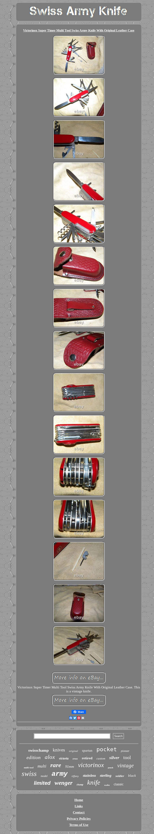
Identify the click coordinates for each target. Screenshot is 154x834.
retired (87, 758)
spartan (87, 750)
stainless (89, 775)
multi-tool (28, 767)
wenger (64, 782)
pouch (110, 768)
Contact (79, 812)
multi (41, 766)
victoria (64, 758)
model (44, 776)
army (60, 774)
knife (93, 782)
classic (119, 784)
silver (114, 757)
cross (75, 758)
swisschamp (38, 750)
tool (127, 757)
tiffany (75, 776)
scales (107, 785)
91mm (69, 767)
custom (100, 758)
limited (42, 783)
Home (78, 800)
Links (79, 806)
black (132, 776)
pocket (106, 749)
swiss (29, 774)
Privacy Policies (79, 819)
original (73, 750)
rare (55, 765)
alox (50, 757)
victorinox (91, 765)
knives (59, 749)
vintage (125, 766)
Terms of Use (78, 825)
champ (80, 784)
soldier (120, 776)
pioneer (125, 750)
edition (33, 757)
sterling (105, 775)
